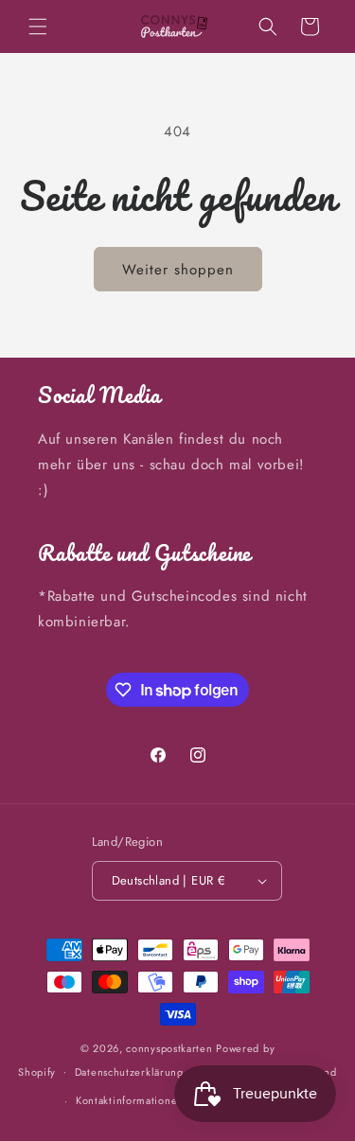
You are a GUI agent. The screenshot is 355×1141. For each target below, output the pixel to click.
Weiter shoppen (178, 269)
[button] (38, 26)
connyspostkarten (169, 1048)
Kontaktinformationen (130, 1100)
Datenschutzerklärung (129, 1072)
